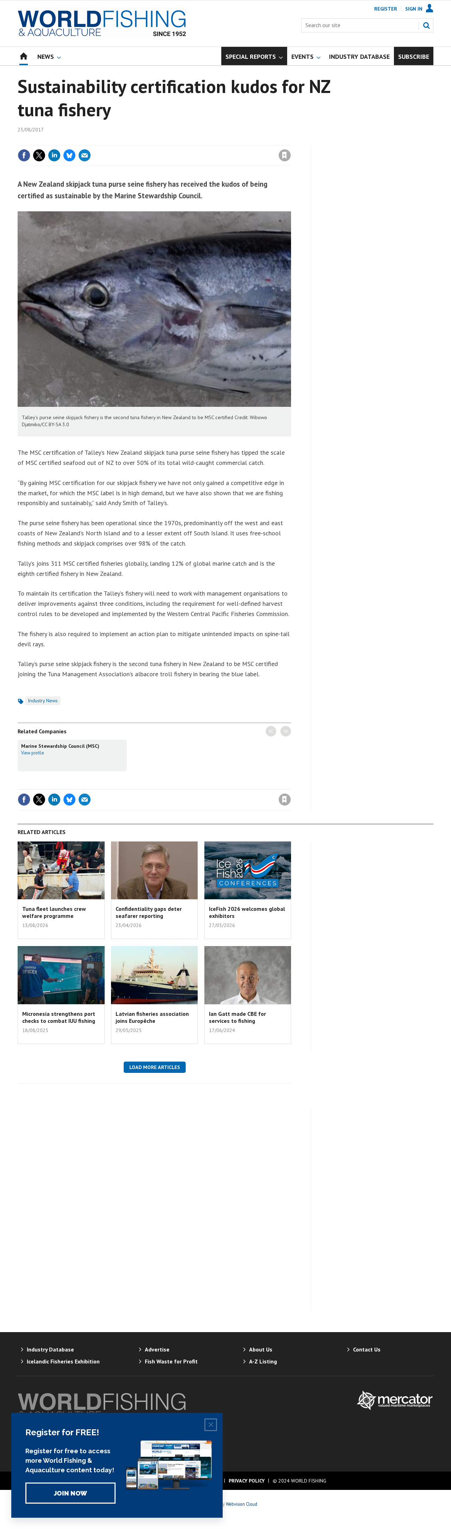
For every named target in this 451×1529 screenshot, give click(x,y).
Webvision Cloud (241, 1504)
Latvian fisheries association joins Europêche (152, 1017)
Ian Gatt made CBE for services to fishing (237, 1017)
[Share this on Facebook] (24, 155)
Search (426, 25)
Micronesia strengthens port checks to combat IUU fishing (58, 1017)
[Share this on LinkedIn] (54, 155)
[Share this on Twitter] (39, 155)
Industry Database (50, 1349)
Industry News (43, 700)
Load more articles (154, 1067)
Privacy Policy (247, 1481)
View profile (32, 753)
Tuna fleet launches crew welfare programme (54, 912)
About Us (260, 1349)
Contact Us (367, 1349)
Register (385, 9)
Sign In (413, 9)
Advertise (157, 1349)
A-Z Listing (263, 1361)
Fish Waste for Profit (171, 1361)
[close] (290, 141)
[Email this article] (84, 155)
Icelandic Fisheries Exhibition (63, 1361)
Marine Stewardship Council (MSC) (60, 746)
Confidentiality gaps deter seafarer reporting (149, 912)
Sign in (201, 141)
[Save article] (284, 155)
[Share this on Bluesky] (69, 155)
